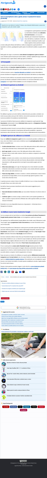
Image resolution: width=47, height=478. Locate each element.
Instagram (23, 410)
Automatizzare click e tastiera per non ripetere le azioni (13, 320)
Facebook (13, 407)
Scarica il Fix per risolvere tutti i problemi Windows (12, 316)
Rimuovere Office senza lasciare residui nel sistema (12, 321)
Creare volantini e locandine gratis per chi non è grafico (13, 325)
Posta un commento (5, 298)
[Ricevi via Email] (15, 10)
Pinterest (41, 407)
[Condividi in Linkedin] (9, 272)
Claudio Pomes (20, 21)
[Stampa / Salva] (16, 272)
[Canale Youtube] (6, 9)
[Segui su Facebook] (1, 10)
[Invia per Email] (20, 273)
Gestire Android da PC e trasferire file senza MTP (12, 285)
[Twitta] (24, 272)
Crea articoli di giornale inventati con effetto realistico (12, 323)
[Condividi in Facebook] (1, 272)
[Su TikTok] (10, 10)
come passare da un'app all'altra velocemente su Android (23, 268)
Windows (5, 12)
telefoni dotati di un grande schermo (15, 259)
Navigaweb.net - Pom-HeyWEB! (16, 463)
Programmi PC (15, 12)
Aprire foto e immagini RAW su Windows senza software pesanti (15, 318)
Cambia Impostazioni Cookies (27, 465)
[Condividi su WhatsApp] (5, 272)
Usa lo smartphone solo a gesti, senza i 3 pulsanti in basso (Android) (21, 17)
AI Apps (19, 13)
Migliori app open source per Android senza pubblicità (13, 291)
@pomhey (25, 21)
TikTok (34, 407)
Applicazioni (40, 12)
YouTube (5, 407)
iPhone (32, 12)
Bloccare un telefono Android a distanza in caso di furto (14, 283)
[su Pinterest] (8, 10)
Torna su (2, 301)
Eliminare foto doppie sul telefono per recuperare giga (13, 288)
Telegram (26, 407)
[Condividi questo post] (45, 21)
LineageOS (3, 81)
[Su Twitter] (3, 9)
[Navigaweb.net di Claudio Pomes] (8, 4)
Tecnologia (27, 13)
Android (24, 12)
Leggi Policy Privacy (17, 465)
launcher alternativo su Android (22, 72)
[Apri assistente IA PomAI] (45, 6)
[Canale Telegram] (12, 10)
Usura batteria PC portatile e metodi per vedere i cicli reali (13, 314)
